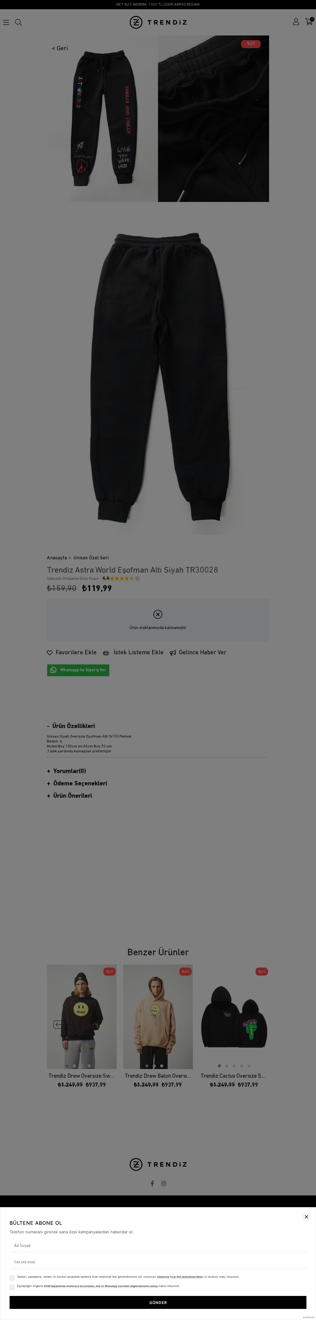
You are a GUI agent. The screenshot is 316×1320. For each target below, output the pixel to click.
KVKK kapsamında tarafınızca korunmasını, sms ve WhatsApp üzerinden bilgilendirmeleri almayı (101, 1286)
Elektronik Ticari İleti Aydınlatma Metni (180, 1276)
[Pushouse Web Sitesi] (308, 1317)
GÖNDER (158, 1302)
